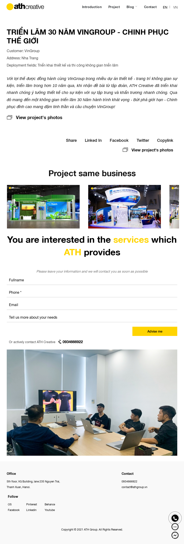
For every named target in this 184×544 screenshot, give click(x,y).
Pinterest (31, 504)
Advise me (154, 331)
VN (175, 7)
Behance (50, 504)
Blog (131, 6)
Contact (150, 6)
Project (114, 6)
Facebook (119, 140)
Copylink (165, 140)
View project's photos (39, 117)
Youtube (50, 510)
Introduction (92, 6)
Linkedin (31, 510)
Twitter (143, 140)
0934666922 (129, 481)
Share (71, 140)
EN (165, 7)
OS (10, 504)
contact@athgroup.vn (134, 487)
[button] (174, 208)
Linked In (93, 140)
